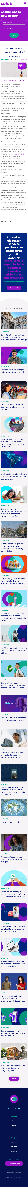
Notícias (14, 1125)
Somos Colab (14, 1130)
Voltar (14, 1079)
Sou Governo (14, 1142)
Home (14, 1121)
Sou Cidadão (14, 1146)
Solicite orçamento (14, 1163)
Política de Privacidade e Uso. (14, 1172)
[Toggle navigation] (25, 3)
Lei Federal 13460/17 (18, 154)
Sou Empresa (14, 1151)
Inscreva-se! (14, 288)
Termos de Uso (14, 1175)
